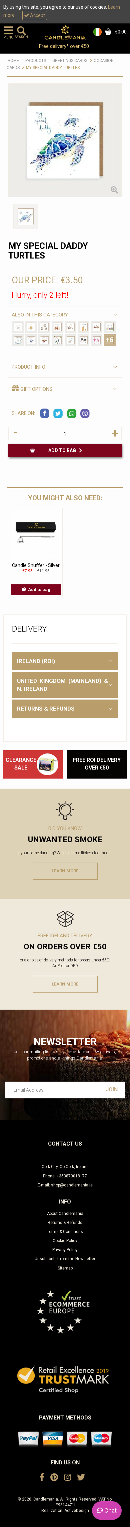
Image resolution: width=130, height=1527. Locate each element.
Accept (37, 15)
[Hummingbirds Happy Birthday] (57, 340)
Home (13, 60)
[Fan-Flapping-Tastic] (44, 340)
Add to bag (63, 450)
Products (35, 60)
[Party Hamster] (31, 327)
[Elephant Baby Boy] (70, 340)
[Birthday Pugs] (44, 327)
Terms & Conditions (65, 1231)
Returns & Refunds (65, 1222)
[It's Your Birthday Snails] (109, 327)
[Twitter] (81, 1477)
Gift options (35, 389)
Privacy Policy (65, 1249)
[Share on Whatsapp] (72, 414)
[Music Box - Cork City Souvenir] (47, 764)
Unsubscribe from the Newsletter (65, 1258)
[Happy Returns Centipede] (18, 340)
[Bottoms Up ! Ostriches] (83, 340)
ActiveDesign (76, 1510)
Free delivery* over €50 (64, 46)
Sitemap (65, 1268)
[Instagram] (67, 1477)
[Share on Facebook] (45, 414)
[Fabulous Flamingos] (96, 340)
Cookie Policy (65, 1240)
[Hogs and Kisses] (96, 327)
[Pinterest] (54, 1477)
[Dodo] (31, 340)
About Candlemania (65, 1213)
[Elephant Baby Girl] (18, 327)
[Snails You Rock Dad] (70, 327)
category (55, 315)
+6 (109, 340)
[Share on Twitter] (58, 414)
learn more (65, 870)
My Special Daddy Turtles (53, 67)
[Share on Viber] (85, 414)
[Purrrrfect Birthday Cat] (83, 327)
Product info (28, 367)
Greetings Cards (69, 60)
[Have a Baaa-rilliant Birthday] (57, 327)
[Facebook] (41, 1477)
